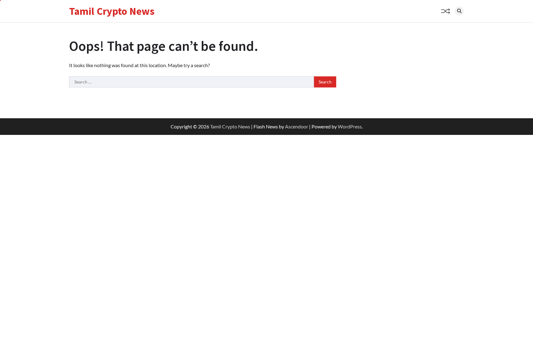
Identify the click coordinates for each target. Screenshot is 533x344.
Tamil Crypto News (112, 11)
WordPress (350, 126)
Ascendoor (296, 126)
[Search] (459, 11)
